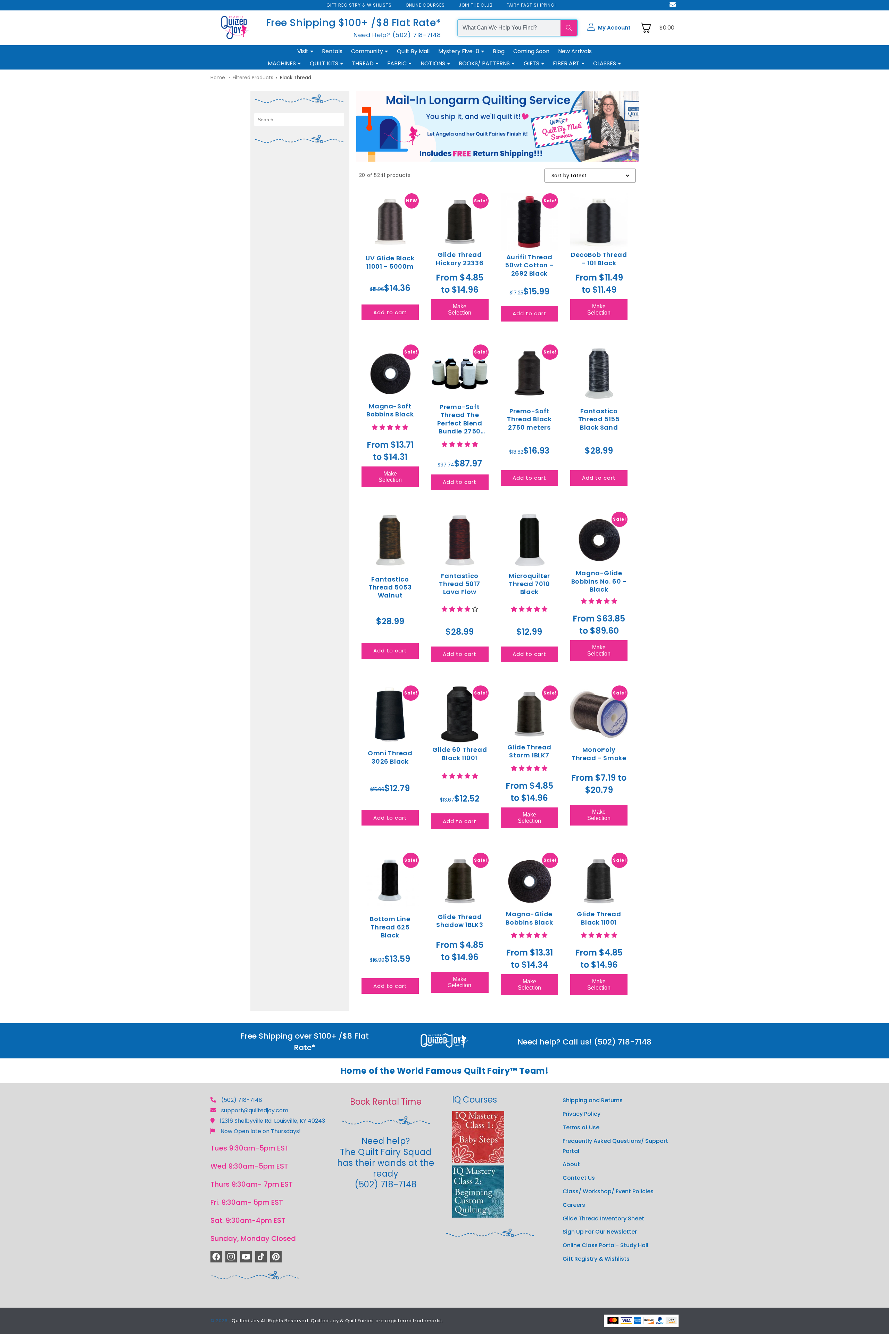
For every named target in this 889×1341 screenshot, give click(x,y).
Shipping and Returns (593, 1100)
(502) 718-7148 (241, 1100)
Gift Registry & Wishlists (596, 1259)
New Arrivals (575, 51)
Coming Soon (531, 51)
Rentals (332, 51)
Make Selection (459, 309)
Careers (574, 1205)
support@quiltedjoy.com (254, 1110)
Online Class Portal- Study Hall (605, 1245)
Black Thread (295, 77)
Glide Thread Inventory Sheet (603, 1218)
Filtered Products (253, 77)
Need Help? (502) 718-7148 (397, 35)
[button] (608, 28)
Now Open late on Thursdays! (261, 1131)
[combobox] (509, 28)
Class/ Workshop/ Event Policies (608, 1191)
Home (217, 77)
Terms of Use (581, 1127)
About (571, 1164)
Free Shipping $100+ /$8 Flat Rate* (353, 23)
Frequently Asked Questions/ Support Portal (615, 1146)
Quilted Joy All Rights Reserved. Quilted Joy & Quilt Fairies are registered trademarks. (337, 1320)
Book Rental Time (386, 1101)
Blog (499, 51)
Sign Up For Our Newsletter (600, 1232)
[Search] (568, 28)
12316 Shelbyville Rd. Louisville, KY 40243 (272, 1121)
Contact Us (579, 1178)
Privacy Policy (581, 1114)
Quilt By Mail (413, 51)
